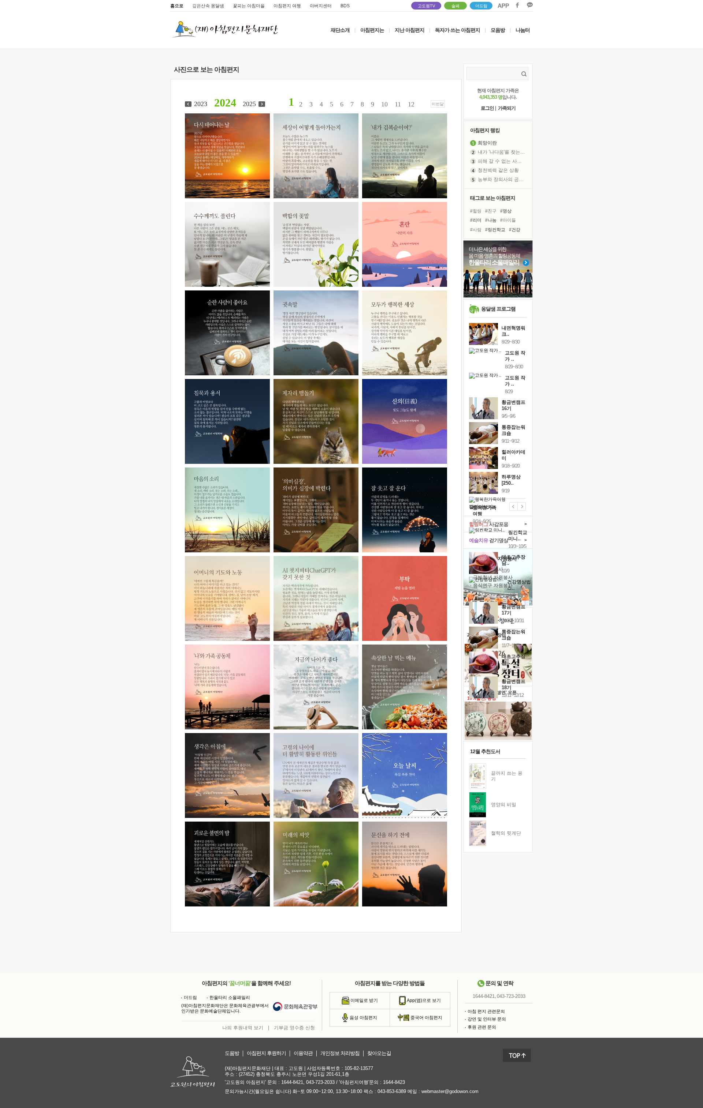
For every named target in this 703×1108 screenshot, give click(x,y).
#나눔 (490, 220)
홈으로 (176, 5)
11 (398, 104)
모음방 (498, 30)
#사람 (475, 229)
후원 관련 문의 (482, 1027)
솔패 (455, 6)
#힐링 (475, 211)
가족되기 (507, 108)
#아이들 (508, 220)
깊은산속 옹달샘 (208, 5)
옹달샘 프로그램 (498, 309)
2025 (249, 104)
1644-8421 (484, 996)
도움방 (232, 1053)
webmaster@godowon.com (450, 1091)
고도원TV (426, 6)
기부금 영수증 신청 (294, 1027)
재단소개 (340, 30)
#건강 (514, 229)
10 (384, 104)
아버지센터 (321, 5)
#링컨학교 (495, 229)
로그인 (487, 108)
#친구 (490, 211)
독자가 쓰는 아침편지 (457, 30)
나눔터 (523, 30)
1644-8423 (394, 1082)
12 (411, 104)
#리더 (475, 220)
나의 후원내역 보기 (242, 1027)
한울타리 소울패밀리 (229, 997)
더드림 (481, 6)
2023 (200, 104)
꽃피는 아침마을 (249, 5)
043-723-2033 (511, 996)
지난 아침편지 (409, 30)
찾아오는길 (379, 1053)
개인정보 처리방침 (340, 1053)
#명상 (506, 211)
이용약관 (303, 1053)
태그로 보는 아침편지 (492, 198)
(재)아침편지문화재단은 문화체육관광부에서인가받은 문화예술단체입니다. (225, 1008)
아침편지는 (372, 30)
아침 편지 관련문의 (486, 1011)
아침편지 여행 (287, 5)
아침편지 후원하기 (266, 1053)
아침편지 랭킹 (485, 130)
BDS (345, 5)
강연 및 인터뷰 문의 (487, 1019)
